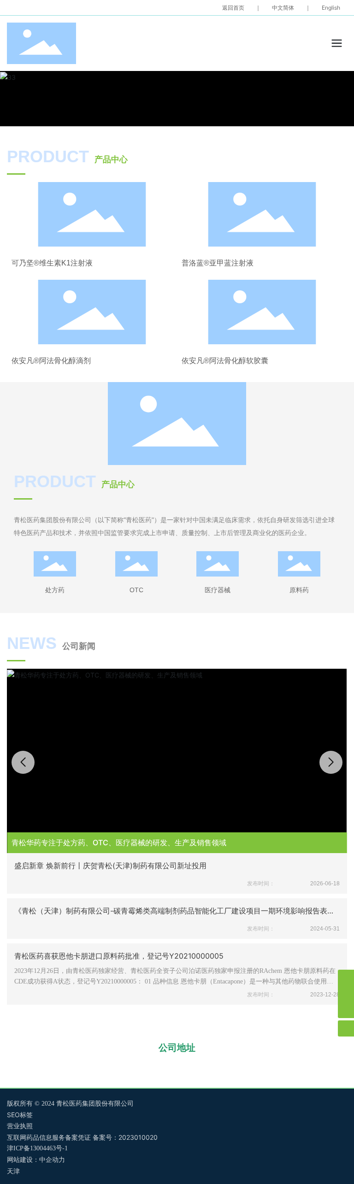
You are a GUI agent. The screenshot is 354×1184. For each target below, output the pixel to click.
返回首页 (233, 7)
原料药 (299, 590)
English (331, 7)
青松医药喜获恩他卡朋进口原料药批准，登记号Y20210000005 (119, 955)
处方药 (55, 590)
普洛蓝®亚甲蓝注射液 (218, 263)
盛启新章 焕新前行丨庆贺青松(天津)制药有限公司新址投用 (110, 865)
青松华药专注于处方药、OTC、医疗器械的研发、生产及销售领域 (119, 842)
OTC (136, 590)
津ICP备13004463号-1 (37, 1148)
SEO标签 (20, 1115)
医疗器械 (217, 590)
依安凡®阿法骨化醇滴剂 (51, 361)
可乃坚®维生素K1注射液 (52, 263)
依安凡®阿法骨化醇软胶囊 (225, 361)
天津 (13, 1171)
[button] (330, 762)
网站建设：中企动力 (36, 1159)
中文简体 (283, 7)
